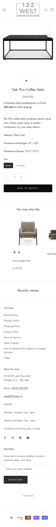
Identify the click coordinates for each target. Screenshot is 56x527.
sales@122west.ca (13, 396)
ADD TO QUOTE (28, 188)
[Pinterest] (20, 438)
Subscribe (15, 479)
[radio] (8, 165)
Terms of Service (12, 337)
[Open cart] (52, 9)
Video (7, 358)
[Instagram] (12, 438)
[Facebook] (5, 438)
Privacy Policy (11, 332)
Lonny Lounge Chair (21, 260)
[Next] (35, 80)
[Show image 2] (29, 80)
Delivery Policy (11, 320)
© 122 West (28, 495)
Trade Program (11, 343)
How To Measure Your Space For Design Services (25, 350)
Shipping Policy (12, 326)
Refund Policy (11, 315)
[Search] (46, 9)
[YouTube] (28, 438)
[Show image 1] (26, 80)
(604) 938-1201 (20, 388)
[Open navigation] (4, 9)
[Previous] (20, 80)
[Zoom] (49, 26)
